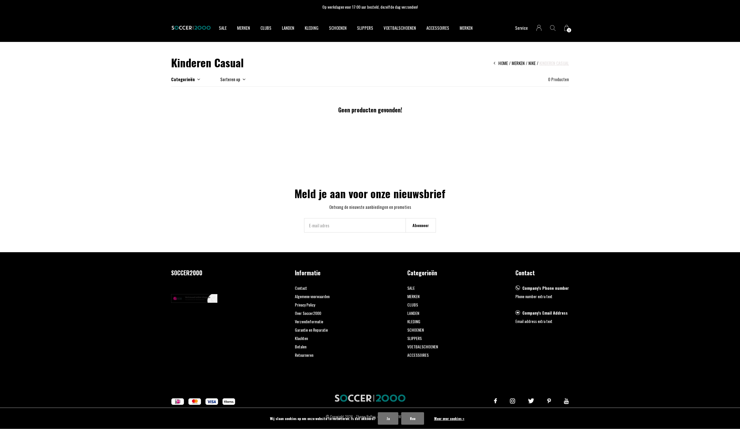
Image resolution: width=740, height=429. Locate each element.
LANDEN (288, 28)
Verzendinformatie (309, 321)
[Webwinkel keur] (194, 297)
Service (521, 28)
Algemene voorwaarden (312, 296)
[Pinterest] (549, 401)
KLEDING (312, 28)
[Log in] (538, 27)
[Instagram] (512, 401)
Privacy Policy (305, 305)
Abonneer (420, 225)
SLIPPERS (365, 28)
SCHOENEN (338, 28)
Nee (412, 418)
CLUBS (265, 28)
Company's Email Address (545, 313)
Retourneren (304, 355)
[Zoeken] (553, 27)
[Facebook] (495, 401)
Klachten (301, 338)
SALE (223, 28)
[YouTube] (566, 401)
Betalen (300, 346)
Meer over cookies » (449, 418)
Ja (388, 418)
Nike (532, 63)
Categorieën (183, 79)
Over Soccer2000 (308, 313)
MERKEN (243, 28)
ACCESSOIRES (437, 28)
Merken (466, 28)
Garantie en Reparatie (311, 330)
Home (503, 63)
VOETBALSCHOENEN (400, 28)
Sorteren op (230, 79)
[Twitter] (531, 401)
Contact (301, 288)
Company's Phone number (545, 288)
